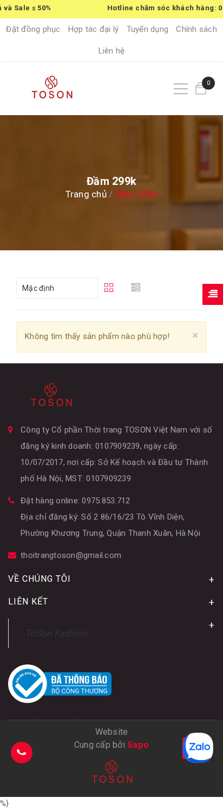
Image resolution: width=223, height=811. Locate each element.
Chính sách (196, 29)
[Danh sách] (137, 288)
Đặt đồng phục (33, 29)
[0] (201, 88)
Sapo (138, 745)
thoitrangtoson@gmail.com (71, 555)
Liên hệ (112, 51)
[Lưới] (110, 288)
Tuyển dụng (148, 29)
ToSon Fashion (56, 633)
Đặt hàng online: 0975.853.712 (75, 501)
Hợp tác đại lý (93, 29)
